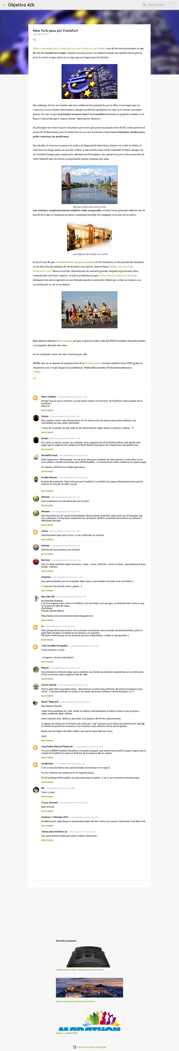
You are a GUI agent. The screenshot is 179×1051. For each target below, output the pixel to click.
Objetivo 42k (21, 4)
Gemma (45, 545)
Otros (37, 372)
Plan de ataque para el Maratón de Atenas (75, 1001)
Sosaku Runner (49, 477)
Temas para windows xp (54, 831)
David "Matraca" (50, 702)
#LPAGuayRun (93, 363)
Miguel (45, 667)
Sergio (45, 416)
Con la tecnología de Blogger (91, 1047)
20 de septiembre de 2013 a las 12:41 (66, 497)
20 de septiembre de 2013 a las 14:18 (67, 577)
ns (42, 626)
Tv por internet (49, 802)
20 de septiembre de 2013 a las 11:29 (72, 397)
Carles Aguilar (49, 684)
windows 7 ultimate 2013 (54, 817)
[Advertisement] (89, 911)
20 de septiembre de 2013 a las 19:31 (75, 702)
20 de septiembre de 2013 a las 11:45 (65, 416)
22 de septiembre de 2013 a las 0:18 (73, 803)
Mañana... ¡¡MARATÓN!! (66, 1033)
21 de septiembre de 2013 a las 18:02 (60, 788)
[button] (34, 40)
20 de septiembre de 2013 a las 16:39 (65, 668)
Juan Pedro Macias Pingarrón (57, 746)
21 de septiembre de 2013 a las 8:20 (88, 747)
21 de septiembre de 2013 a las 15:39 (70, 764)
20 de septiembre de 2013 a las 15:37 (60, 626)
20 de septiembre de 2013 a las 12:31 (73, 477)
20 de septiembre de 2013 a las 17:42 (73, 685)
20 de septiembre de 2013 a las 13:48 (66, 560)
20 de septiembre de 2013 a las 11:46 (65, 438)
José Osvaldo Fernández (54, 645)
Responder (47, 410)
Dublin (113, 266)
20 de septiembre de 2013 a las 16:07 (84, 646)
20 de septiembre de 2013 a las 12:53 (65, 546)
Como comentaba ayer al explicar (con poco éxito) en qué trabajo (69, 48)
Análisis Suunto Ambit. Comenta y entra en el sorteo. (80, 970)
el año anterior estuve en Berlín (117, 275)
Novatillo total (49, 455)
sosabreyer (47, 763)
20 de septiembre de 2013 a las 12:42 (66, 512)
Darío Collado (48, 396)
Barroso (45, 560)
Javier (44, 531)
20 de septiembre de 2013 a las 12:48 (64, 531)
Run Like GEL (48, 596)
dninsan (45, 497)
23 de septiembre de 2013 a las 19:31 (84, 817)
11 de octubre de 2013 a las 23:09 (81, 832)
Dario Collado (64, 340)
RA (42, 788)
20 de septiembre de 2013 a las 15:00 (71, 597)
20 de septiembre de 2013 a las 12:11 (73, 455)
